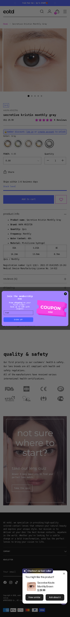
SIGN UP (18, 320)
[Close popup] (64, 574)
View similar (34, 597)
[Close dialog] (65, 293)
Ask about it (55, 597)
